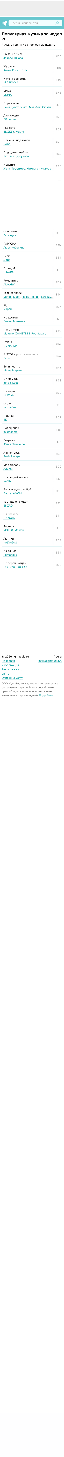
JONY (23, 70)
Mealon (19, 530)
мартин (8, 309)
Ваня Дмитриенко (15, 107)
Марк (16, 296)
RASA (7, 144)
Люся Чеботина (13, 247)
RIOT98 (8, 530)
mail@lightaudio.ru (50, 660)
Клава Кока (10, 70)
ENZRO (8, 505)
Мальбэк (35, 107)
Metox (7, 296)
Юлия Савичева (14, 444)
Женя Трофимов (14, 168)
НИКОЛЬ (9, 517)
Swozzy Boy (49, 296)
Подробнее (46, 695)
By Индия (9, 235)
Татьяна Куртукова (16, 156)
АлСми (8, 468)
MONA (7, 95)
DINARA (8, 272)
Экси (6, 358)
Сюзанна (48, 107)
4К (5, 419)
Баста (7, 493)
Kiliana (18, 58)
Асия (12, 119)
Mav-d (20, 131)
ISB (5, 119)
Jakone (8, 58)
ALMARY (9, 284)
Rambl (7, 481)
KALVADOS (10, 542)
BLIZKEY (8, 131)
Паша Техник (30, 296)
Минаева (19, 321)
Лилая (7, 321)
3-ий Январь (11, 456)
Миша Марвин (13, 370)
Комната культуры (39, 168)
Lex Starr (9, 567)
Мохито (8, 333)
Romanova (10, 554)
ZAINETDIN (22, 333)
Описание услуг (12, 677)
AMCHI (17, 493)
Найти (57, 23)
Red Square (38, 333)
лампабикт (10, 407)
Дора (6, 259)
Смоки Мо (10, 346)
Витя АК (22, 567)
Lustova (8, 395)
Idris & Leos (10, 382)
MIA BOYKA (10, 82)
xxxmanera (10, 432)
